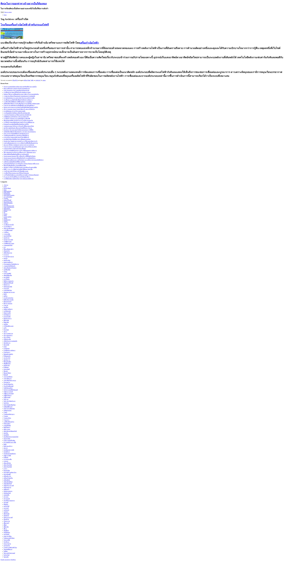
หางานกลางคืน (8, 459)
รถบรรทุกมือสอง (8, 376)
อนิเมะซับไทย (7, 463)
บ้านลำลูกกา (7, 352)
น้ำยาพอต (6, 329)
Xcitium (5, 221)
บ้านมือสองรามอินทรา (9, 350)
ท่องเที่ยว (6, 307)
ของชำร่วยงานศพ (8, 239)
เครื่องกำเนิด (26, 80)
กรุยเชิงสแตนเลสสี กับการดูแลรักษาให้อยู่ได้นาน (16, 135)
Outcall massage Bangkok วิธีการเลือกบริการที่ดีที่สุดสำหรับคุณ (19, 156)
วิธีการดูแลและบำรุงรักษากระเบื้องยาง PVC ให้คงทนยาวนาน (20, 152)
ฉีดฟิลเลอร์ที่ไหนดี (8, 283)
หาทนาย (6, 461)
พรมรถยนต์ (7, 369)
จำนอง (5, 271)
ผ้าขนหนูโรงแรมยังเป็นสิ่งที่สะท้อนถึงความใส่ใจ (16, 124)
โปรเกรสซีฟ (7, 540)
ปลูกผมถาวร (7, 359)
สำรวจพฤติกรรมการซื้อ (10, 442)
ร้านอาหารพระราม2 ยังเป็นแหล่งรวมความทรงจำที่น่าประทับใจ (20, 146)
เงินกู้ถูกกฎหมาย (8, 491)
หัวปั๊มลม (6, 457)
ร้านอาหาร (6, 420)
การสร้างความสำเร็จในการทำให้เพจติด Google (16, 171)
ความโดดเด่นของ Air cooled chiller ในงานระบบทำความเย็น (19, 98)
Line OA (6, 204)
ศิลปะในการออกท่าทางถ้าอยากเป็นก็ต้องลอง (24, 3)
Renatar (5, 211)
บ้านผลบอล (7, 348)
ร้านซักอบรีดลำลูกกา (9, 414)
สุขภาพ (6, 448)
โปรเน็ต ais (6, 542)
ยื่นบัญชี (6, 374)
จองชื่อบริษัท (7, 269)
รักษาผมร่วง (7, 382)
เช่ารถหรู (6, 496)
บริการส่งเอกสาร (8, 335)
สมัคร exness (7, 429)
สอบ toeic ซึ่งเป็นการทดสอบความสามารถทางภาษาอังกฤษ (19, 145)
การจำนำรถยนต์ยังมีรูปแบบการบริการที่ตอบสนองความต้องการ (20, 150)
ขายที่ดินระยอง (8, 241)
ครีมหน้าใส (7, 251)
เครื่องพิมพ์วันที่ (8, 483)
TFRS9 (5, 218)
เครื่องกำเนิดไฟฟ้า (89, 42)
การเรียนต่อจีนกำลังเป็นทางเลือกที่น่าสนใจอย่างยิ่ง (17, 113)
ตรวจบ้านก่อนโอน (8, 298)
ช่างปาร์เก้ (6, 288)
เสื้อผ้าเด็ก (6, 527)
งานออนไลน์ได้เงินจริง (9, 266)
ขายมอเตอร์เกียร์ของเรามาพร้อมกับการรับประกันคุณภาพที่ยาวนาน (21, 163)
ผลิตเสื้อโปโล (7, 363)
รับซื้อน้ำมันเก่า (8, 395)
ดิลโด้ (5, 294)
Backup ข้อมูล (7, 188)
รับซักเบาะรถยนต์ (8, 391)
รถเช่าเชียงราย (7, 378)
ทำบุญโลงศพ (7, 316)
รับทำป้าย (6, 403)
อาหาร (5, 468)
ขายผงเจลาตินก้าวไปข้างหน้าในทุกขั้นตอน (15, 148)
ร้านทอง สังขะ (7, 418)
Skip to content (8, 12)
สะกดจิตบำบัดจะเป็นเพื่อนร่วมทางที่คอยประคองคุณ (17, 139)
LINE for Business (8, 203)
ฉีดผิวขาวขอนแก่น (8, 281)
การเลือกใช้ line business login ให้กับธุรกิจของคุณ (16, 173)
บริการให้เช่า (7, 337)
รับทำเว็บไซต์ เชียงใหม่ (10, 405)
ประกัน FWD (7, 358)
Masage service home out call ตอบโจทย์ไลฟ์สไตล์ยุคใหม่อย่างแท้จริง (21, 107)
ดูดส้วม (5, 296)
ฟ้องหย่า (6, 371)
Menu (2, 12)
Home (5, 15)
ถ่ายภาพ (6, 305)
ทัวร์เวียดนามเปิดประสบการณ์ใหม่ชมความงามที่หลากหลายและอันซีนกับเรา (24, 160)
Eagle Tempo (7, 192)
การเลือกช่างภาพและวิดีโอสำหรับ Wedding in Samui (17, 92)
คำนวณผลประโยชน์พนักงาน (11, 264)
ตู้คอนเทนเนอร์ (7, 301)
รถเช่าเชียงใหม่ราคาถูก (10, 380)
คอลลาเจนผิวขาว (8, 262)
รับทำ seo (6, 399)
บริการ (5, 331)
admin (44, 80)
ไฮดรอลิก (6, 557)
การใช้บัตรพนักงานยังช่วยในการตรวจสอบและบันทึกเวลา (19, 178)
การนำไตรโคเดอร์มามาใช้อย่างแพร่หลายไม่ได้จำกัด (17, 114)
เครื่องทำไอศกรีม (8, 478)
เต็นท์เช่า (6, 504)
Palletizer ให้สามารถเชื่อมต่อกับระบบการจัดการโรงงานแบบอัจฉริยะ (21, 94)
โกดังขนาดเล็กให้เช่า (9, 538)
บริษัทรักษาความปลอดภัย (10, 341)
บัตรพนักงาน (7, 343)
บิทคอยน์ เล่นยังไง (8, 354)
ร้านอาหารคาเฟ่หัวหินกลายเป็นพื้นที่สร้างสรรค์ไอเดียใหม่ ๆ (19, 105)
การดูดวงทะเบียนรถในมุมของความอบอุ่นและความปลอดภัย (19, 96)
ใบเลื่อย (6, 551)
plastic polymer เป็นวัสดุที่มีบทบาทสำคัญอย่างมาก (16, 133)
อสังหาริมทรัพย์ (8, 465)
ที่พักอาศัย (6, 320)
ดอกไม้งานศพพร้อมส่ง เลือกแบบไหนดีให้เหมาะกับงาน (18, 128)
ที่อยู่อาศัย (6, 322)
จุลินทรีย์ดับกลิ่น (8, 275)
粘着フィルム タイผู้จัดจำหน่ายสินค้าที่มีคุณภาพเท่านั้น (18, 169)
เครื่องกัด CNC (7, 476)
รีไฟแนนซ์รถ (7, 423)
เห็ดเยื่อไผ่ (6, 530)
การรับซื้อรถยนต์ (8, 230)
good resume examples (9, 195)
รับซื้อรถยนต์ (7, 397)
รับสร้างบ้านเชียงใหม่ (9, 408)
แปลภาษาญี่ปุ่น (7, 536)
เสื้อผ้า (5, 525)
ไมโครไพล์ (6, 555)
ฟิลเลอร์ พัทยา (7, 373)
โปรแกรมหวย (7, 543)
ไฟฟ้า (32, 80)
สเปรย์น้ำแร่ (7, 451)
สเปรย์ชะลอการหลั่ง (9, 450)
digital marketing (8, 191)
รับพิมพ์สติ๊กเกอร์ (8, 406)
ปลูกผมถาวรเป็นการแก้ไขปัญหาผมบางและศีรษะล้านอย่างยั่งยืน (20, 167)
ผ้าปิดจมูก (6, 367)
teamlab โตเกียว (7, 217)
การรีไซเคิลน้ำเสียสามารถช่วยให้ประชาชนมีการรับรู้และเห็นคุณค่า (21, 175)
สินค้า (5, 444)
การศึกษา (6, 232)
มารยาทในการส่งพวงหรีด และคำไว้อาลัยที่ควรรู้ (16, 137)
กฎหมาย (6, 222)
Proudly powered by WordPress (8, 559)
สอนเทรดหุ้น (7, 438)
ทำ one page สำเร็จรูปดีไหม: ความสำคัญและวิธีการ (17, 176)
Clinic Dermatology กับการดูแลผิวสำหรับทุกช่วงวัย (16, 90)
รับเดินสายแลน (7, 410)
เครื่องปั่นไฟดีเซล (8, 481)
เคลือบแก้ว (6, 489)
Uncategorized (7, 219)
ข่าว (5, 247)
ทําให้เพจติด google (8, 326)
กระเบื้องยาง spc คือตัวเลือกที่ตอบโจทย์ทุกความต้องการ (18, 99)
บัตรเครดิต (6, 344)
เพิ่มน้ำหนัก (7, 513)
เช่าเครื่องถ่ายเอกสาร (9, 500)
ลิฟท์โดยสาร (7, 427)
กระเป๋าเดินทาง (8, 226)
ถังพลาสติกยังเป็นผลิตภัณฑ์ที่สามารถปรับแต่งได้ (16, 154)
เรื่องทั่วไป (15, 80)
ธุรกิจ (5, 328)
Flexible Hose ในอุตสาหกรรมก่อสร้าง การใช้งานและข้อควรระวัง (20, 141)
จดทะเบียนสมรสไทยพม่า (10, 267)
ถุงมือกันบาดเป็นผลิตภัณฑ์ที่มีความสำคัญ (14, 161)
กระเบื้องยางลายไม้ (9, 224)
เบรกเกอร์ (6, 508)
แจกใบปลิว (6, 534)
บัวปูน (5, 346)
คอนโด (5, 258)
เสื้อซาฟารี (6, 523)
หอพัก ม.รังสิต (7, 455)
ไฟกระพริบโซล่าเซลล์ (9, 553)
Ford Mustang (7, 194)
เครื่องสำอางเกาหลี (9, 485)
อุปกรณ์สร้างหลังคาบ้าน (10, 472)
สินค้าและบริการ (8, 446)
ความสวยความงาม (9, 256)
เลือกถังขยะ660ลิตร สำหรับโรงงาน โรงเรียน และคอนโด (18, 120)
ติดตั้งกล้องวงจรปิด (8, 299)
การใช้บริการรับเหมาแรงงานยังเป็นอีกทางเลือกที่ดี (17, 118)
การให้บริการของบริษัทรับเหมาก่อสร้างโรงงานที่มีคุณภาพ (19, 122)
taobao (5, 215)
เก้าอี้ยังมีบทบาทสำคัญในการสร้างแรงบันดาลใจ (16, 116)
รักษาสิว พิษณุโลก (8, 384)
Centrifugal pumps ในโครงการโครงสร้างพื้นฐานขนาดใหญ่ (19, 126)
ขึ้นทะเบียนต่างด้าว (9, 249)
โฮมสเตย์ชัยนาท (8, 549)
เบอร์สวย (6, 511)
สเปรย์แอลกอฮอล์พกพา (10, 453)
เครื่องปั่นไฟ (7, 480)
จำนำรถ (6, 185)
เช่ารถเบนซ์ (7, 498)
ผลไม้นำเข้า (7, 365)
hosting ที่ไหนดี (7, 200)
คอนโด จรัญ (7, 260)
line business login (8, 201)
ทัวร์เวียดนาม (7, 314)
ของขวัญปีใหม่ (7, 236)
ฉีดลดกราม (7, 284)
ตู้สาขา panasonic (8, 303)
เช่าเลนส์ (6, 502)
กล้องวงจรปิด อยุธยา (9, 228)
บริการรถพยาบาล (8, 333)
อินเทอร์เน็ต (7, 470)
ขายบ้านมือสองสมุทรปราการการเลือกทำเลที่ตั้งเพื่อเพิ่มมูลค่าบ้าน (21, 143)
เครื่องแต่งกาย (7, 487)
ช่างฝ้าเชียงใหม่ (8, 290)
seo (4, 212)
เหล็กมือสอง (7, 532)
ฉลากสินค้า (7, 277)
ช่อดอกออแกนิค (8, 286)
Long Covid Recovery (9, 207)
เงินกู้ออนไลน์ (7, 493)
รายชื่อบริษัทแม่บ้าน (9, 421)
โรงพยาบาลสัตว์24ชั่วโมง (10, 547)
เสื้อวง (5, 528)
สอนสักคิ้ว (6, 435)
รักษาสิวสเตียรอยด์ (8, 386)
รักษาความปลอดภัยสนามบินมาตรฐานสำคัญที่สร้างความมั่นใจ (20, 86)
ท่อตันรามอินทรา (8, 309)
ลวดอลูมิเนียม (7, 425)
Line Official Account (9, 205)
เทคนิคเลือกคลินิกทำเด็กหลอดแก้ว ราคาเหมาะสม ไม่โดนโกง (20, 131)
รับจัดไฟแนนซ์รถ (8, 388)
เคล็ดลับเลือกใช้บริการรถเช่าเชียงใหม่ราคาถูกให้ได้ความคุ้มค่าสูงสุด (22, 103)
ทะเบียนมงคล (7, 311)
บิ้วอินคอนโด (7, 356)
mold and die (7, 208)
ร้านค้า (5, 412)
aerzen (5, 186)
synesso (5, 214)
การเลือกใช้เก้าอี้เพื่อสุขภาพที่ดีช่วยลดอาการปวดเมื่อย (18, 101)
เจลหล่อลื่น (6, 495)
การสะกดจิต (7, 234)
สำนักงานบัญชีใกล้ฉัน (9, 440)
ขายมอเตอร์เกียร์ (8, 245)
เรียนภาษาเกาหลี (8, 517)
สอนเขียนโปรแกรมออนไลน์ (11, 436)
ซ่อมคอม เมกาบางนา (9, 292)
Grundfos (6, 198)
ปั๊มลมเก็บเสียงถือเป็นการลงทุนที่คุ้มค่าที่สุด (15, 165)
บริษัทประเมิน (7, 339)
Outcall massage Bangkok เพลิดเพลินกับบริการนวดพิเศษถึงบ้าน (19, 158)
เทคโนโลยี (6, 506)
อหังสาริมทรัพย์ (8, 466)
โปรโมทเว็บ (7, 545)
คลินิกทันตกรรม (8, 252)
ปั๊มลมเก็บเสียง (7, 361)
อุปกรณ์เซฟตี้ (7, 474)
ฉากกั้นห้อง (7, 279)
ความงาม (6, 254)
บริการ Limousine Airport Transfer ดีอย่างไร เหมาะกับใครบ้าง (19, 109)
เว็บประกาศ (7, 521)
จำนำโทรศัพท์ (7, 273)
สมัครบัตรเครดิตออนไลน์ (10, 431)
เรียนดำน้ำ (6, 515)
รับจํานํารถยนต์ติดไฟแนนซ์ (11, 389)
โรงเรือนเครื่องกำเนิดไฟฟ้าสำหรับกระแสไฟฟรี (25, 24)
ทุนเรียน (6, 324)
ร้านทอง (6, 416)
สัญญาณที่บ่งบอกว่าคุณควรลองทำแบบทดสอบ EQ (17, 88)
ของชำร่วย (6, 237)
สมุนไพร (6, 433)
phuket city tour (7, 209)
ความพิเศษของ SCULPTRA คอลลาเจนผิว (14, 111)
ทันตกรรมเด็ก (7, 313)
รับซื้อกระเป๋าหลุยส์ (9, 393)
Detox (5, 189)
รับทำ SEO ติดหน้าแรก (9, 401)
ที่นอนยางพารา (8, 318)
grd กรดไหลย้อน (8, 197)
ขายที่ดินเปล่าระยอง (9, 243)
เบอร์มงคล (6, 510)
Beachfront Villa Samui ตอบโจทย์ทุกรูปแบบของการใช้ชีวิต (18, 129)
